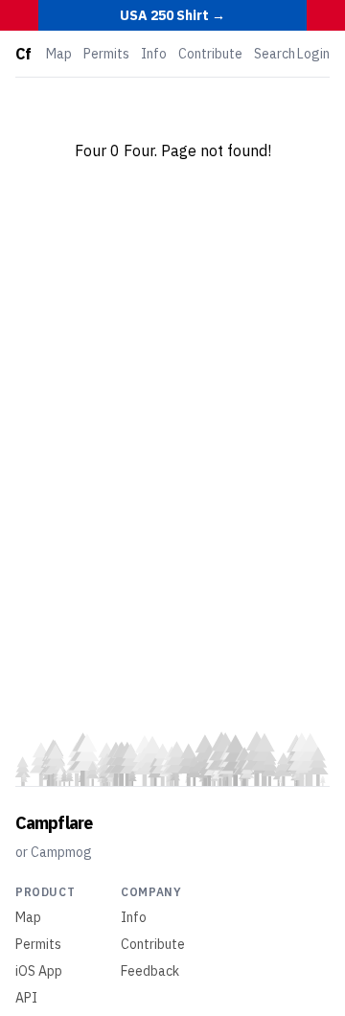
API (26, 997)
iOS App (38, 971)
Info (154, 53)
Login (313, 53)
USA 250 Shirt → (172, 15)
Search (274, 53)
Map (59, 53)
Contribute (210, 53)
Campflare (53, 823)
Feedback (150, 971)
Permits (106, 53)
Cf (23, 53)
